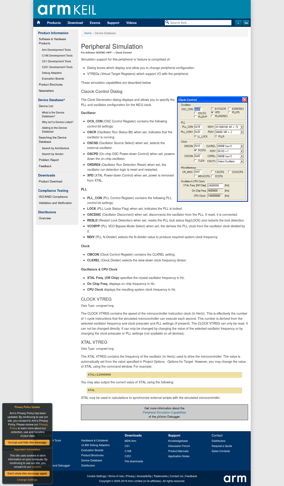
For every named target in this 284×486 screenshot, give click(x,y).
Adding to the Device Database (55, 129)
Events (95, 22)
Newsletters (46, 90)
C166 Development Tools (57, 55)
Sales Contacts (221, 451)
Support (113, 22)
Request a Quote (222, 446)
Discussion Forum (179, 446)
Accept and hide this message (27, 442)
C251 (128, 456)
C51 (127, 446)
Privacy (130, 476)
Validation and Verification (55, 203)
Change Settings (27, 479)
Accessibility (144, 476)
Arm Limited (135, 481)
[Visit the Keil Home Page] (38, 23)
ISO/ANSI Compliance (53, 196)
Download (75, 22)
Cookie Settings (96, 476)
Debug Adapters (52, 72)
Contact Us (176, 476)
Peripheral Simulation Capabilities (164, 412)
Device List (46, 106)
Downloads (133, 435)
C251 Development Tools (57, 67)
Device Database (91, 460)
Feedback (45, 166)
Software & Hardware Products (53, 41)
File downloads (134, 461)
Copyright (105, 481)
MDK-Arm (130, 441)
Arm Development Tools (56, 49)
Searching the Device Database (53, 139)
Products (54, 22)
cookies (36, 466)
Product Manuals (178, 451)
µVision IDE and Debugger (54, 465)
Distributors (88, 465)
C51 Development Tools (56, 61)
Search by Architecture (55, 148)
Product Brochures (51, 84)
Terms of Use (116, 476)
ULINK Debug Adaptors (95, 445)
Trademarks (161, 476)
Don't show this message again (27, 473)
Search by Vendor (52, 154)
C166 (128, 451)
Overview (45, 218)
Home (88, 33)
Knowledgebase (178, 441)
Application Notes (178, 456)
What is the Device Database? (53, 114)
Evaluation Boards (53, 78)
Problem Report (49, 160)
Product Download (50, 181)
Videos (131, 22)
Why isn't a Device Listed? (57, 122)
